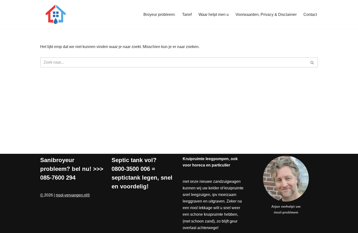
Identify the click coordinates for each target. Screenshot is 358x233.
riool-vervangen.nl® (73, 195)
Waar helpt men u (213, 14)
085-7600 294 (57, 177)
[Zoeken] (312, 62)
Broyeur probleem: (159, 14)
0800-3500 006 (131, 168)
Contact (310, 14)
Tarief (187, 14)
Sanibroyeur (57, 160)
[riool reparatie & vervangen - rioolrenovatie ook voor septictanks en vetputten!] (54, 14)
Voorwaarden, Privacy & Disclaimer (266, 14)
